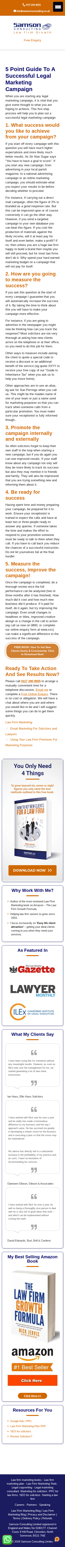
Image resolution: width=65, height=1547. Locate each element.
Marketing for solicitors (34, 1491)
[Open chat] (57, 1539)
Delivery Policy (31, 1518)
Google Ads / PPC (21, 1421)
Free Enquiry (32, 40)
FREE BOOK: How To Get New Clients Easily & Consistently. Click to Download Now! (32, 651)
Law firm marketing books (26, 1479)
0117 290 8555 (33, 4)
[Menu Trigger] (58, 7)
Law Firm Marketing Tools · (42, 1483)
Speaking (44, 1504)
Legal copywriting (22, 1487)
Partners (32, 1504)
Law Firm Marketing (18, 722)
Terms (16, 1518)
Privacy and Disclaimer (41, 1514)
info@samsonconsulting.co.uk (33, 11)
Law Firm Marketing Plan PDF (28, 1426)
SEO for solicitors (20, 1431)
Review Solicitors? (21, 1436)
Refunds (47, 1518)
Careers (19, 1504)
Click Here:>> (32, 1395)
